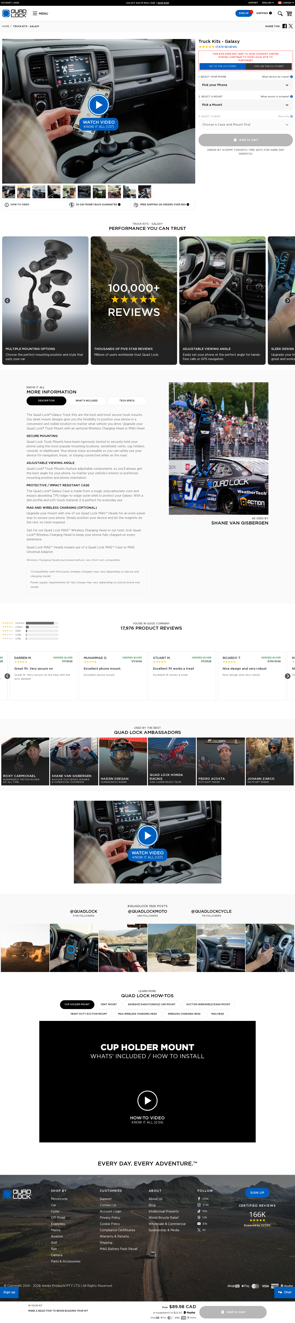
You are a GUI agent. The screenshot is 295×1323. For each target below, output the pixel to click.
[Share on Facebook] (284, 26)
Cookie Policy (110, 1224)
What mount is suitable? (275, 97)
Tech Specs (127, 401)
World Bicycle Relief (164, 1217)
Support (253, 3)
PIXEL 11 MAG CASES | (147, 3)
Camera (56, 1255)
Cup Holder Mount (77, 1004)
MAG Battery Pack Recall (118, 1249)
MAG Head (217, 1014)
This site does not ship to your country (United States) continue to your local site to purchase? (246, 57)
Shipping (262, 13)
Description (46, 401)
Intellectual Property (164, 1211)
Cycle (55, 1211)
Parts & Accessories (66, 1261)
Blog (152, 1205)
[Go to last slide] (7, 301)
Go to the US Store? (222, 66)
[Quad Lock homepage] (14, 16)
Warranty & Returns (114, 1236)
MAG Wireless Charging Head (137, 1014)
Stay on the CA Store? (269, 66)
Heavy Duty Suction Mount (89, 1014)
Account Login (110, 1211)
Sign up (9, 1292)
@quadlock (83, 912)
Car (53, 1205)
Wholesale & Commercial (167, 1224)
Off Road (58, 1217)
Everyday (58, 1224)
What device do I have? (276, 77)
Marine (56, 1230)
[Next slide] (288, 301)
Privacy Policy (110, 1217)
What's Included (87, 401)
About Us (155, 1199)
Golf (54, 1242)
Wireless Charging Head (184, 1014)
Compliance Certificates (117, 1230)
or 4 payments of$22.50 (167, 1313)
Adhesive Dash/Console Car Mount (152, 1004)
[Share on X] (291, 26)
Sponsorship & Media (164, 1230)
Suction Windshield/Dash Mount (208, 1004)
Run (54, 1249)
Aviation (57, 1236)
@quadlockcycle (211, 912)
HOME (5, 26)
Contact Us (108, 1205)
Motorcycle (59, 1199)
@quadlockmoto (147, 912)
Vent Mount (109, 1004)
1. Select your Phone (212, 77)
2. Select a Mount (210, 97)
